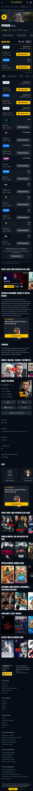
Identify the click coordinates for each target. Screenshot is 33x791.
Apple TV (4, 722)
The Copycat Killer (7, 757)
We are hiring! (7, 673)
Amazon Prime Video (7, 720)
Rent (27, 76)
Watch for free (21, 35)
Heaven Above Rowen (8, 754)
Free (21, 76)
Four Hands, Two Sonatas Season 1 (11, 774)
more (17, 286)
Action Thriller (23, 431)
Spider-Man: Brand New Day (9, 688)
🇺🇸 (27, 41)
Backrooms (5, 686)
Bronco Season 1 (6, 778)
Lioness (4, 705)
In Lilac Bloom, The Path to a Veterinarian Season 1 (15, 776)
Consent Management (21, 672)
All (4, 76)
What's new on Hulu (7, 744)
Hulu (3, 727)
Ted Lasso (4, 703)
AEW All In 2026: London (8, 761)
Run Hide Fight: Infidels (8, 752)
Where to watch (8, 35)
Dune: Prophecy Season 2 (8, 769)
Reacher (4, 707)
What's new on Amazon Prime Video (11, 737)
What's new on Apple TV (8, 739)
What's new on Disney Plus (9, 742)
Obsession (5, 683)
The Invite (4, 692)
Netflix (4, 718)
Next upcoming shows (8, 766)
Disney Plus (5, 725)
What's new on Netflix (8, 735)
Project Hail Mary (7, 690)
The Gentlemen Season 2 (8, 772)
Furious (4, 701)
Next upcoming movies (8, 749)
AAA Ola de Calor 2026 (8, 759)
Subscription (12, 76)
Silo (3, 710)
